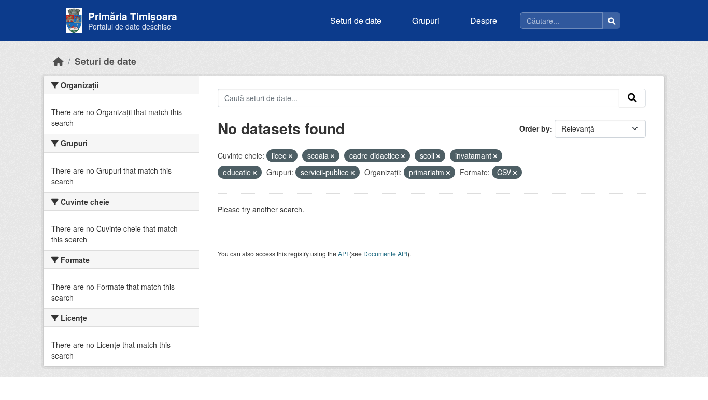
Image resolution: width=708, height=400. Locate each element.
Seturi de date (355, 20)
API (343, 253)
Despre (483, 20)
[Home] (58, 60)
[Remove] (290, 156)
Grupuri (426, 20)
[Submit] (632, 98)
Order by (534, 128)
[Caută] (611, 20)
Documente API (385, 253)
